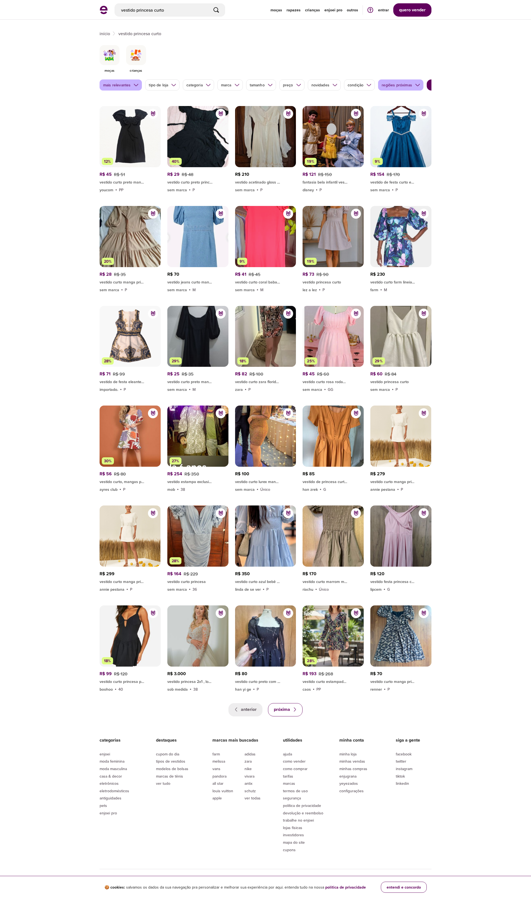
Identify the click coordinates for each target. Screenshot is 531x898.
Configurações (351, 791)
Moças (276, 10)
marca (226, 85)
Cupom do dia (167, 754)
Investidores (293, 835)
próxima (282, 709)
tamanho (257, 85)
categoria (194, 85)
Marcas (289, 783)
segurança (292, 798)
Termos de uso (295, 791)
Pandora (219, 776)
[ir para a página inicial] (104, 12)
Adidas (250, 754)
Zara (248, 761)
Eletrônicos (109, 783)
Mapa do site (294, 842)
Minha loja (347, 754)
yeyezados (348, 783)
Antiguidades (110, 798)
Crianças (312, 10)
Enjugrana (347, 776)
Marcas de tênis (169, 776)
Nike (248, 768)
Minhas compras (353, 768)
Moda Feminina (112, 761)
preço (288, 85)
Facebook (404, 754)
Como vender (294, 761)
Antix (248, 783)
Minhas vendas (352, 761)
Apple (217, 798)
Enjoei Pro (108, 813)
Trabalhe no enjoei (298, 820)
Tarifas (288, 776)
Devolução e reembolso (303, 813)
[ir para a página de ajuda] (370, 10)
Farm (216, 754)
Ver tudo (163, 783)
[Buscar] (216, 10)
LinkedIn (402, 783)
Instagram (404, 768)
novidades (320, 85)
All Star (217, 783)
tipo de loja (158, 85)
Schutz (250, 791)
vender (412, 10)
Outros (352, 10)
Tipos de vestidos (170, 761)
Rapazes (294, 10)
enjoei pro (333, 10)
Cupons (289, 850)
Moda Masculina (113, 768)
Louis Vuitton (222, 791)
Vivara (249, 776)
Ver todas (252, 798)
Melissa (218, 761)
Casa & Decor (111, 776)
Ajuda (287, 754)
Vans (216, 768)
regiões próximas (397, 85)
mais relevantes (117, 85)
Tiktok (400, 776)
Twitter (401, 761)
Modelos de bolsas (172, 768)
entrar (383, 10)
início (105, 33)
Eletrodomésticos (114, 791)
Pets (103, 805)
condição (355, 85)
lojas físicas (292, 827)
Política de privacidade (302, 805)
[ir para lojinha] (333, 181)
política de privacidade (345, 887)
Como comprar (295, 768)
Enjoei (105, 754)
